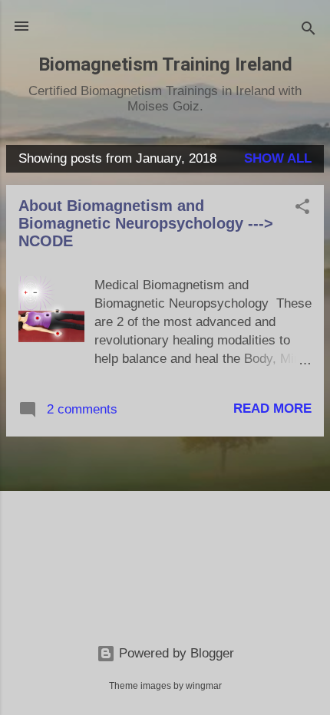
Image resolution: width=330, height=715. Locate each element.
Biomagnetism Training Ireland (165, 64)
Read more (272, 408)
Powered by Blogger (174, 653)
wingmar (204, 685)
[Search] (308, 31)
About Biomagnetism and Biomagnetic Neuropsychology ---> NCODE (145, 223)
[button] (302, 209)
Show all (278, 158)
